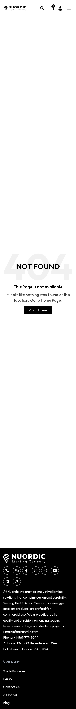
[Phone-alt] (7, 570)
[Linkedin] (7, 581)
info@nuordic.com (25, 632)
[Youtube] (55, 570)
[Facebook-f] (26, 570)
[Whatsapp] (36, 570)
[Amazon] (17, 581)
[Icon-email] (17, 570)
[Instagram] (45, 570)
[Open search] (42, 8)
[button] (69, 8)
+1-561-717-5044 (26, 637)
